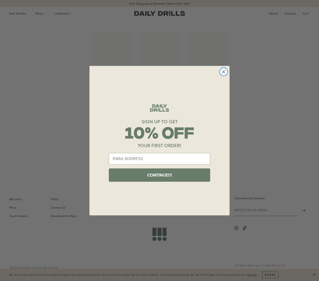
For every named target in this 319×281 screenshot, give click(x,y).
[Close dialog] (224, 72)
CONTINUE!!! (159, 175)
